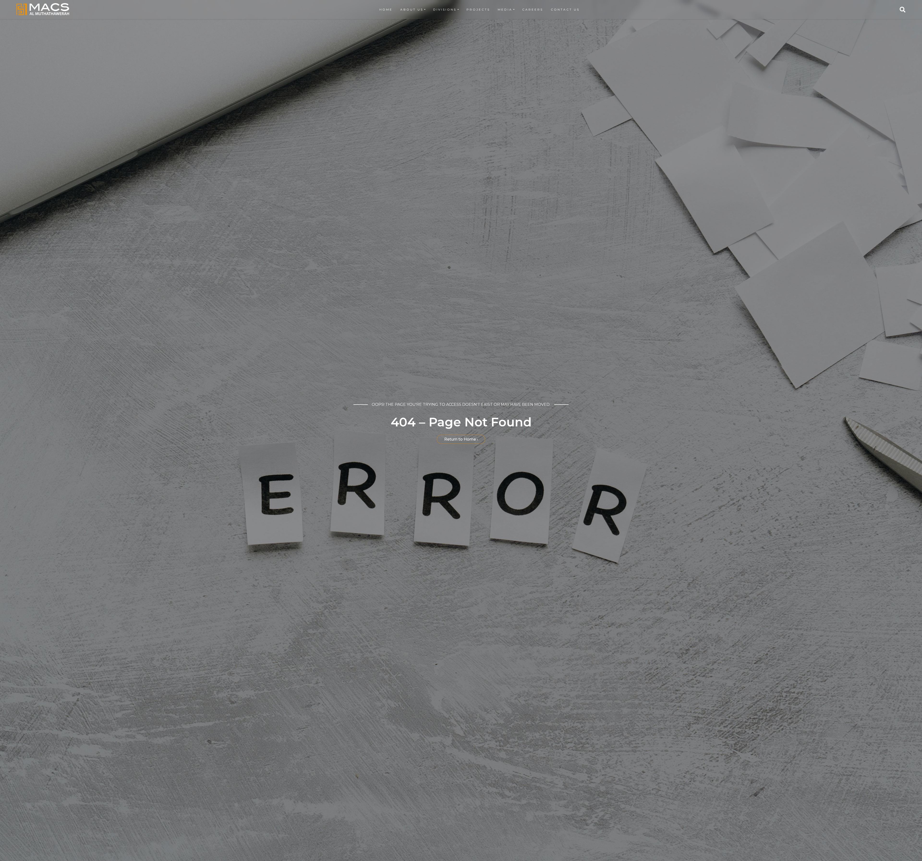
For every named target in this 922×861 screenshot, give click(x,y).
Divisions (444, 9)
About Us (411, 9)
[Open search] (903, 10)
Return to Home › (461, 439)
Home (386, 9)
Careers (532, 9)
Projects (478, 9)
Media (505, 9)
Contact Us (565, 9)
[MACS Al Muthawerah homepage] (42, 9)
